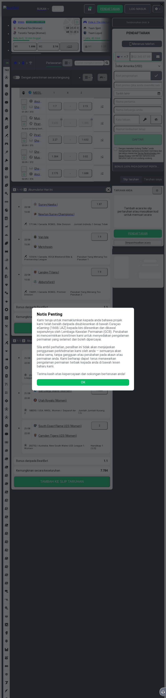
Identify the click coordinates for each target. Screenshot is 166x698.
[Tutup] (161, 4)
